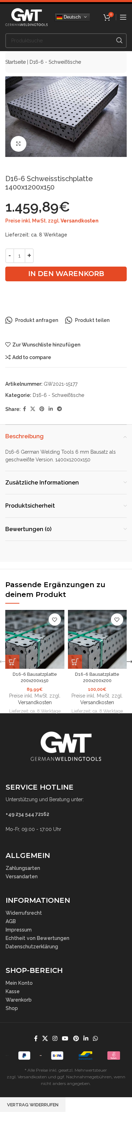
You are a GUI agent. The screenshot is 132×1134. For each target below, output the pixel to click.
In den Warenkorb (66, 273)
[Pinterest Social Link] (41, 409)
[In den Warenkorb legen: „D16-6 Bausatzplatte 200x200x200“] (75, 662)
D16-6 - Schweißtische (55, 62)
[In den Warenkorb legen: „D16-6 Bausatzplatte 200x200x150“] (12, 662)
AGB (11, 921)
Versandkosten (80, 221)
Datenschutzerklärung (32, 946)
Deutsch (71, 16)
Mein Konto (19, 983)
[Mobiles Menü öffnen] (123, 17)
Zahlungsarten (23, 868)
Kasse (13, 991)
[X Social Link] (32, 409)
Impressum (19, 930)
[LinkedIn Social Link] (50, 409)
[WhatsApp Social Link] (95, 1038)
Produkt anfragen (36, 320)
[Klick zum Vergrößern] (18, 144)
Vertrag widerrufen (32, 1104)
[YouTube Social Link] (65, 1038)
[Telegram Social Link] (59, 409)
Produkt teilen (92, 320)
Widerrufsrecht (24, 913)
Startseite (15, 62)
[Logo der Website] (26, 16)
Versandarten (22, 876)
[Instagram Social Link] (55, 1038)
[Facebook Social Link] (24, 409)
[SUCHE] (119, 40)
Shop (12, 1008)
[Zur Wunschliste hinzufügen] (55, 619)
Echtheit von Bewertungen (37, 938)
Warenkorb (19, 1000)
